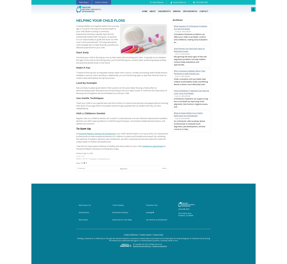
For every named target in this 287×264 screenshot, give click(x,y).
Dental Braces (84, 212)
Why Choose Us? (85, 205)
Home (144, 11)
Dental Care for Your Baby (122, 220)
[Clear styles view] (253, 9)
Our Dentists (164, 11)
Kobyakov (93, 159)
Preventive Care (152, 205)
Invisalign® (150, 212)
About (153, 11)
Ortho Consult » (101, 2)
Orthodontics (190, 11)
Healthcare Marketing (159, 246)
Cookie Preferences (131, 235)
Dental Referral (179, 2)
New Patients (158, 2)
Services (177, 11)
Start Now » (84, 2)
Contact (204, 11)
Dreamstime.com (104, 159)
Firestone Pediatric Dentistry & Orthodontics (97, 133)
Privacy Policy (158, 235)
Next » (164, 168)
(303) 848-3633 (202, 2)
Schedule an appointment (152, 146)
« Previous (81, 168)
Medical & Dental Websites (142, 246)
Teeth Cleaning (118, 205)
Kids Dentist (83, 220)
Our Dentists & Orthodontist (156, 220)
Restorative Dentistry (120, 212)
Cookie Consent (146, 235)
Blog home (123, 169)
